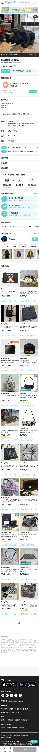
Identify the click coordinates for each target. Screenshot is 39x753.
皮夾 (26, 709)
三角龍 (19, 639)
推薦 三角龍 (30, 649)
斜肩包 (24, 639)
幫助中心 (4, 720)
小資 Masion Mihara (12, 646)
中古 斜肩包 (33, 651)
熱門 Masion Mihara (24, 646)
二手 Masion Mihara (22, 644)
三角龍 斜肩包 (12, 644)
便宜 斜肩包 (9, 651)
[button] (5, 245)
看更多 (19, 623)
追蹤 (35, 239)
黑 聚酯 (8, 641)
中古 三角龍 (22, 649)
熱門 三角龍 (15, 649)
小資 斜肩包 (17, 651)
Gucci (8, 712)
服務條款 (17, 720)
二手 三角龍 (26, 647)
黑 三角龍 (14, 641)
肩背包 (12, 226)
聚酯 (14, 639)
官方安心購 (12, 709)
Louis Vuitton (15, 712)
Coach (3, 712)
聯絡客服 (10, 720)
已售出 (25, 749)
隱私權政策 (24, 720)
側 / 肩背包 (20, 709)
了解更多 (35, 193)
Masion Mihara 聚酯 (30, 641)
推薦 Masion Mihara (16, 647)
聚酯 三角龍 (32, 642)
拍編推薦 (14, 728)
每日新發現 (4, 709)
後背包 (21, 226)
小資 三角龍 (7, 649)
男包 (9, 131)
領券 (32, 91)
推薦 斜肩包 (4, 652)
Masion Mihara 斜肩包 (21, 642)
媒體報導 (21, 728)
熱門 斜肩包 (25, 651)
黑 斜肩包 (21, 641)
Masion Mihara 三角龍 (7, 642)
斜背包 (15, 131)
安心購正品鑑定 (6, 728)
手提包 (29, 226)
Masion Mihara (5, 639)
